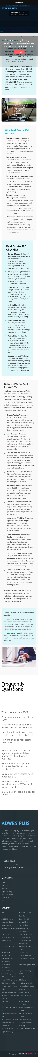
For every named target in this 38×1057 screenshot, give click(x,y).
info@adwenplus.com (19, 15)
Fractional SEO (6, 940)
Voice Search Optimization (6, 966)
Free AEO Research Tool (10, 1029)
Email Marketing (7, 971)
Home (3, 882)
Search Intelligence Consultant (25, 1014)
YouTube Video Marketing (10, 928)
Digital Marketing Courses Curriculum (8, 1033)
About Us (5, 886)
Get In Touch (10, 861)
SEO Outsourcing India (9, 992)
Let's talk (19, 52)
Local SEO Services (8, 946)
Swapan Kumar (24, 992)
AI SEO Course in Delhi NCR (9, 1008)
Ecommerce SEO (7, 925)
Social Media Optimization (23, 929)
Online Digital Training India (9, 987)
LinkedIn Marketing (8, 937)
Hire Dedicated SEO (25, 983)
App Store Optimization (27, 965)
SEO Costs (22, 980)
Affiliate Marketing (25, 956)
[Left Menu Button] (3, 2)
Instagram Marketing (26, 937)
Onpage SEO (23, 952)
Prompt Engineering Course (26, 1008)
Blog (3, 901)
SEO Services (6, 913)
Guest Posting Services (26, 959)
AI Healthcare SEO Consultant (25, 914)
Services (4, 889)
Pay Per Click (23, 925)
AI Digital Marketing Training (25, 1024)
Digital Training (7, 892)
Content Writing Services (10, 980)
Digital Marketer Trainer (27, 1029)
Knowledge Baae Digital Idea (10, 1014)
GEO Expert (5, 1001)
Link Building (23, 922)
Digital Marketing (25, 971)
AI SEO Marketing (7, 919)
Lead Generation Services (27, 977)
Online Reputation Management (25, 941)
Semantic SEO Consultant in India (10, 996)
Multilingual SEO (7, 922)
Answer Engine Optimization (24, 1002)
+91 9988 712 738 (17, 13)
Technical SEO (6, 952)
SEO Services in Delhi (9, 977)
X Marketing (6, 934)
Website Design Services (10, 974)
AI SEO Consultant (25, 995)
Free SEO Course (7, 895)
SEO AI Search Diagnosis (10, 1020)
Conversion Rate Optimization (7, 960)
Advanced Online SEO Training (26, 987)
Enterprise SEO (24, 919)
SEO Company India (8, 983)
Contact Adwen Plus (11, 633)
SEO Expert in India (25, 974)
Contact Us (5, 898)
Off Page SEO (6, 956)
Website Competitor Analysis (26, 947)
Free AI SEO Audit (25, 1020)
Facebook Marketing (26, 934)
